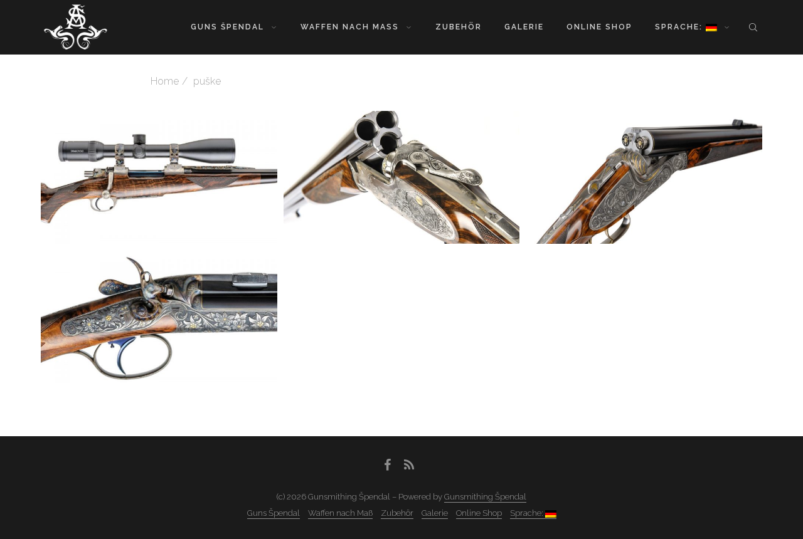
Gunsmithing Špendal (485, 496)
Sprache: (680, 27)
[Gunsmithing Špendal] (75, 27)
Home (165, 81)
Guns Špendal (227, 27)
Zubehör (458, 27)
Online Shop (599, 27)
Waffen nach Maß (349, 27)
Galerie (524, 27)
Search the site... (753, 27)
